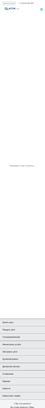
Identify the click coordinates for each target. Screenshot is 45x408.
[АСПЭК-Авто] (11, 8)
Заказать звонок (9, 3)
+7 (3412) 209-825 (26, 3)
